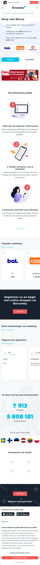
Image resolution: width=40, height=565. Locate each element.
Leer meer (20, 229)
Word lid (10, 60)
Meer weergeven (7, 247)
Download (34, 2)
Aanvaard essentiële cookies (20, 553)
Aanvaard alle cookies (20, 558)
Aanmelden (29, 60)
